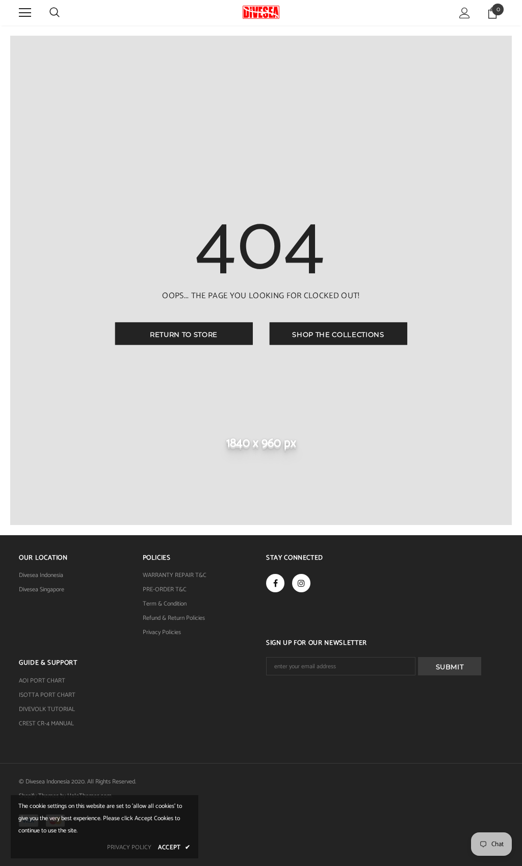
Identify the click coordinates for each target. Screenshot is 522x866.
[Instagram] (301, 583)
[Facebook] (275, 583)
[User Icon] (464, 13)
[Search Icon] (54, 13)
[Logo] (261, 12)
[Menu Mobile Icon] (25, 13)
